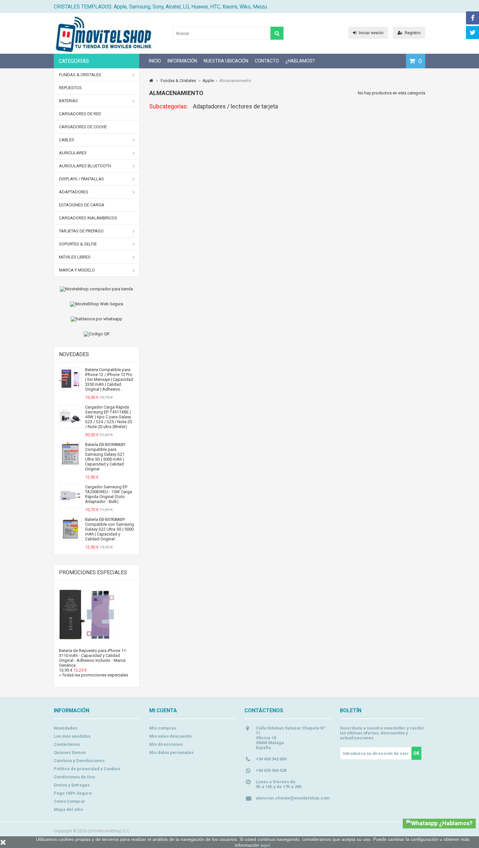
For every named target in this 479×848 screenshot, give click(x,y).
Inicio (155, 60)
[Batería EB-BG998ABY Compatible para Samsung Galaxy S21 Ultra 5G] (70, 463)
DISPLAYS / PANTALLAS (81, 178)
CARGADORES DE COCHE (83, 126)
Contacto (267, 60)
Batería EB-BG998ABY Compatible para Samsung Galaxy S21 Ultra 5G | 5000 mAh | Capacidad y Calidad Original (105, 456)
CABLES (66, 139)
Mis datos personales (171, 752)
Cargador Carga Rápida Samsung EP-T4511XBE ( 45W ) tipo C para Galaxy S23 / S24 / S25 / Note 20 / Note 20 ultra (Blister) (108, 417)
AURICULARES (73, 152)
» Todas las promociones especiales (93, 675)
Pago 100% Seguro (73, 793)
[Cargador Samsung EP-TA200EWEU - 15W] (70, 505)
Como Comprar (69, 801)
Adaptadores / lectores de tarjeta (235, 106)
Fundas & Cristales (80, 74)
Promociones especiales (93, 572)
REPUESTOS (70, 87)
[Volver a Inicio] (151, 80)
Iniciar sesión (371, 32)
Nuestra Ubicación (226, 60)
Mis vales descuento (170, 736)
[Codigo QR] (96, 334)
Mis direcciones (166, 744)
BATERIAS (68, 100)
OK (416, 753)
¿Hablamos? (300, 60)
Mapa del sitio (68, 809)
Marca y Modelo (77, 270)
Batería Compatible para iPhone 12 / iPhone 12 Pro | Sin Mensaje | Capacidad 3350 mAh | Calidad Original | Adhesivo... (109, 379)
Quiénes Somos (70, 752)
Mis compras (162, 728)
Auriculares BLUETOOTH (85, 165)
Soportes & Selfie (78, 244)
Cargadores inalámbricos (88, 217)
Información (182, 60)
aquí (265, 845)
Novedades (74, 354)
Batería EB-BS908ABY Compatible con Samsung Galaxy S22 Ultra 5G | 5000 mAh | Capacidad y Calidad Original (109, 529)
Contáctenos (67, 744)
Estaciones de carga (81, 204)
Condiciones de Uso (74, 776)
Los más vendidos (72, 736)
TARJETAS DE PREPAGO (81, 231)
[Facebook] (472, 17)
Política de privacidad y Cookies (87, 768)
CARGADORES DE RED (80, 113)
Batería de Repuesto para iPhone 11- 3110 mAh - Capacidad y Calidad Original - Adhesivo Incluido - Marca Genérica (93, 658)
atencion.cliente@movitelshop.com (293, 798)
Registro (413, 32)
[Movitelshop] (103, 50)
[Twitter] (472, 32)
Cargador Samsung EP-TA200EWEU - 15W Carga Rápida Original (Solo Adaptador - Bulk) (108, 494)
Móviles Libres (75, 257)
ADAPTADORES (73, 191)
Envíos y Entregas (72, 785)
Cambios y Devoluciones (79, 760)
